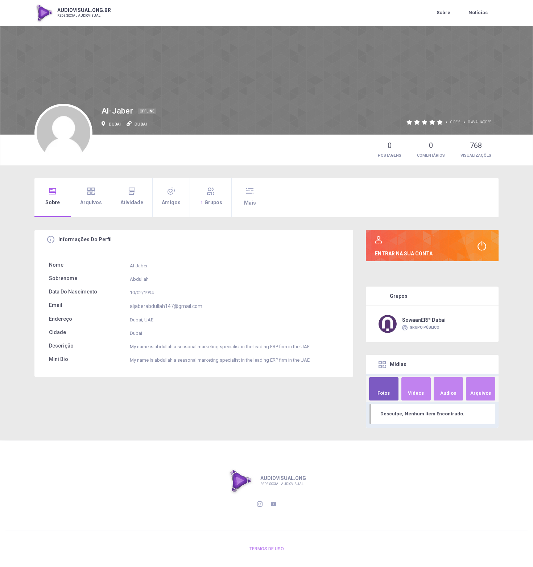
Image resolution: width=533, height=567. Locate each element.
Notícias (478, 12)
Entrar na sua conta (404, 253)
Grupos (211, 202)
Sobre (443, 12)
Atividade (131, 202)
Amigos (171, 202)
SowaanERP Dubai (424, 320)
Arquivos (91, 202)
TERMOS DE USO (266, 548)
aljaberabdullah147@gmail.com (166, 306)
